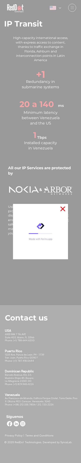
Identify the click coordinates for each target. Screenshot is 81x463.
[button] (63, 209)
